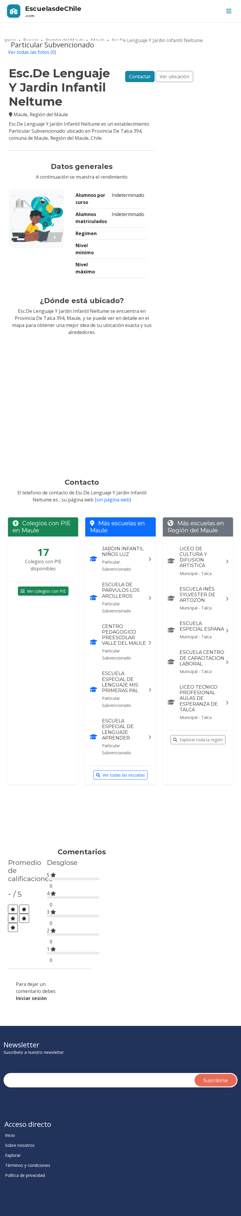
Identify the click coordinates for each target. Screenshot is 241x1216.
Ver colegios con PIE (46, 591)
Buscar (31, 40)
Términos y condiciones (27, 1165)
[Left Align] (13, 909)
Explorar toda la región (201, 739)
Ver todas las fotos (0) (32, 52)
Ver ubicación (174, 76)
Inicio (10, 40)
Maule (98, 40)
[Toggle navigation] (229, 11)
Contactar (140, 76)
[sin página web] (113, 499)
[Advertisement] (116, 818)
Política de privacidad (25, 1175)
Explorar (13, 1155)
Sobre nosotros (20, 1145)
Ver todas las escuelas (124, 775)
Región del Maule (65, 40)
